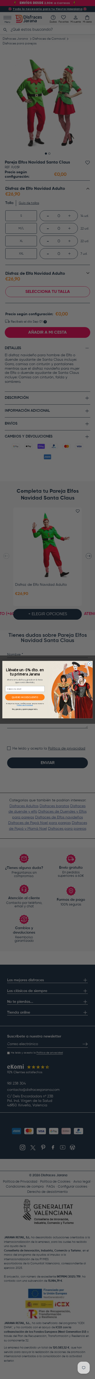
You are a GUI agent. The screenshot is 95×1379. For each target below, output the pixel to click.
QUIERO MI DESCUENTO (25, 697)
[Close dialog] (90, 664)
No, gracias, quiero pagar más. (25, 709)
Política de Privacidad (25, 705)
